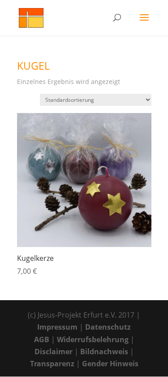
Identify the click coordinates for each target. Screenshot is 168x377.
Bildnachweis (104, 351)
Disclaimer (53, 351)
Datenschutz (108, 327)
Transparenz (52, 364)
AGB (41, 339)
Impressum (57, 327)
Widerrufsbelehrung (93, 339)
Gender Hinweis (110, 364)
